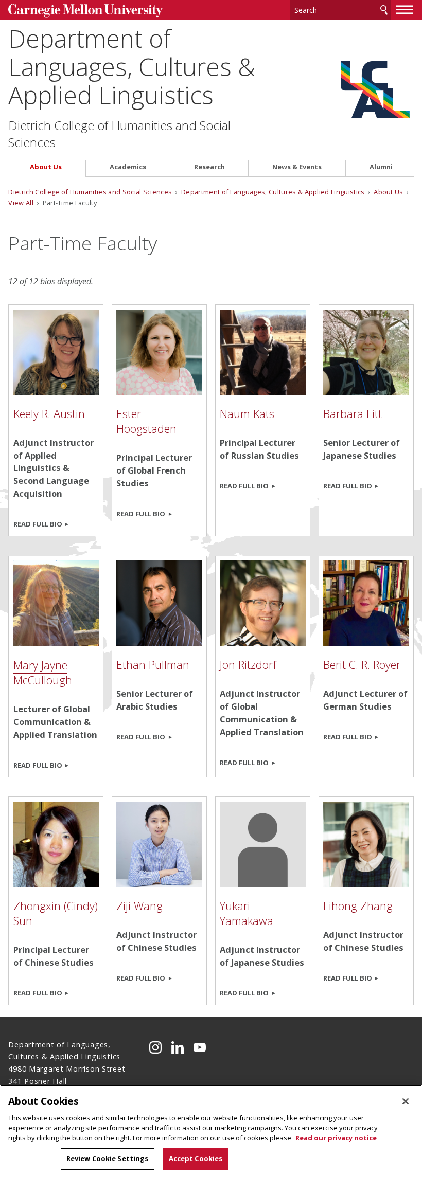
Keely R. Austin (49, 413)
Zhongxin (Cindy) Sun (55, 913)
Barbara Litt (352, 413)
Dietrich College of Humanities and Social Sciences (119, 133)
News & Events (297, 166)
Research (209, 166)
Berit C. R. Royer (361, 664)
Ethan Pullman (152, 664)
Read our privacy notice (336, 1138)
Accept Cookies (196, 1158)
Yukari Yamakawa (246, 913)
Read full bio (37, 524)
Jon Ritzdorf (248, 664)
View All (21, 202)
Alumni (381, 166)
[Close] (405, 1101)
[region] (211, 1131)
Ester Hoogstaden (146, 421)
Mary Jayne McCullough (42, 672)
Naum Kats (247, 413)
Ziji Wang (139, 905)
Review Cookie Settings (107, 1158)
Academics (128, 166)
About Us (46, 166)
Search (384, 10)
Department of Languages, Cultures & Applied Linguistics (131, 67)
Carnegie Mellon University (85, 11)
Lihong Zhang (358, 905)
